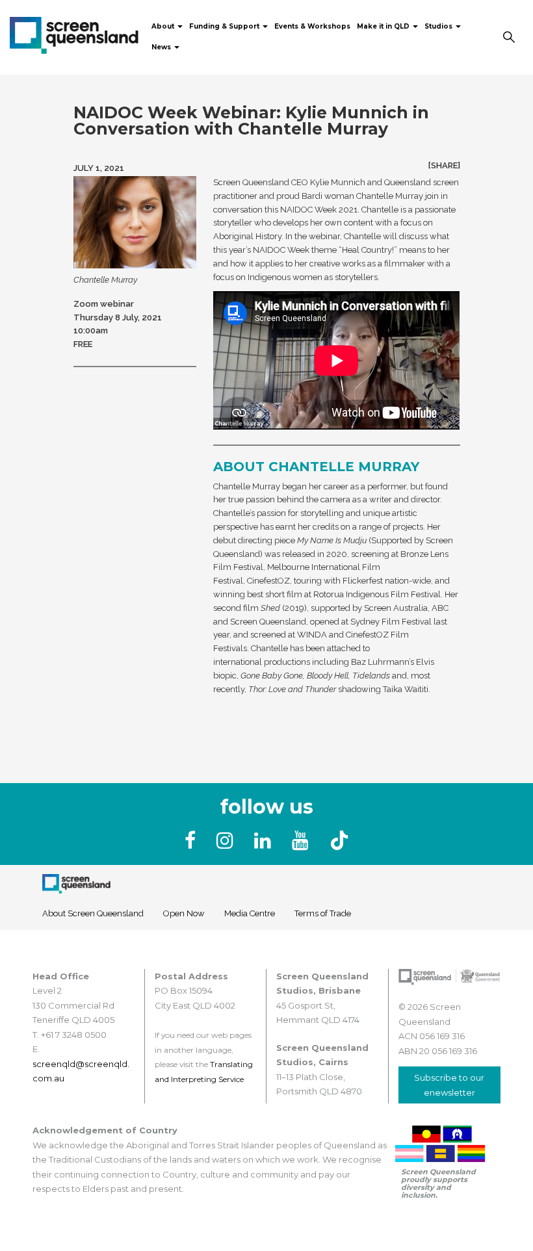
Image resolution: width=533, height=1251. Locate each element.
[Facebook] (193, 840)
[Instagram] (227, 840)
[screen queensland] (74, 34)
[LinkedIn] (265, 840)
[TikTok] (339, 840)
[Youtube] (303, 840)
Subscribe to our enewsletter (449, 1084)
